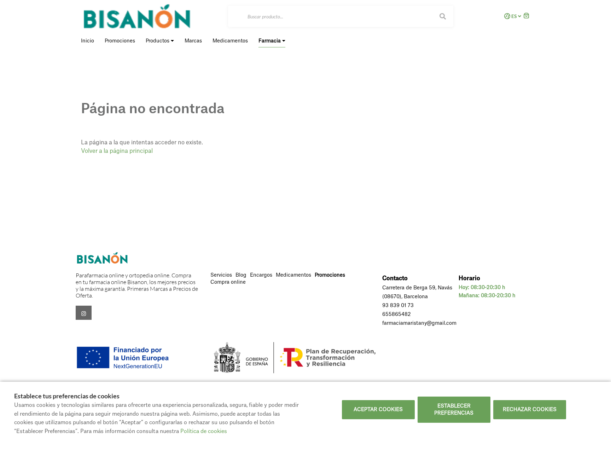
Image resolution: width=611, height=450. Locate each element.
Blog (240, 275)
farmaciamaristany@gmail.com (419, 323)
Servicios (221, 275)
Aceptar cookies (378, 409)
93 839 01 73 (398, 305)
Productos (158, 41)
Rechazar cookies (530, 409)
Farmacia (270, 41)
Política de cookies (203, 431)
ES (514, 16)
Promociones (330, 275)
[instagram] (84, 313)
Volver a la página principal (117, 151)
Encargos (261, 275)
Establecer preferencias (453, 410)
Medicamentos (293, 275)
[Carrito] (526, 16)
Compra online (228, 282)
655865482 (396, 314)
